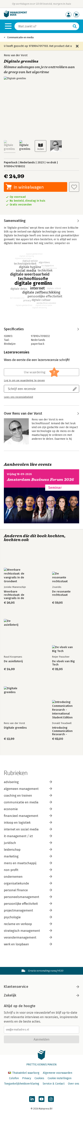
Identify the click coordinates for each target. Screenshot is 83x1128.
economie (11, 809)
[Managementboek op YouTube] (41, 1099)
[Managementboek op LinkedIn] (32, 1099)
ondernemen (13, 876)
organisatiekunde (16, 883)
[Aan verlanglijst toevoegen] (74, 187)
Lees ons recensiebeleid (18, 397)
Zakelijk (10, 995)
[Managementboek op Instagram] (51, 1099)
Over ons (73, 1083)
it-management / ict (18, 836)
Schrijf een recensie (22, 388)
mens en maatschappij (20, 863)
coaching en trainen (18, 795)
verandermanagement (20, 937)
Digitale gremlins (15, 727)
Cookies (39, 1078)
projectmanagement (18, 910)
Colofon (14, 1078)
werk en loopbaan (16, 944)
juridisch (10, 843)
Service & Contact (53, 1083)
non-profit (11, 870)
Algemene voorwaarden (57, 1073)
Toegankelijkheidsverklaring (21, 1083)
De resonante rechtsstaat (61, 593)
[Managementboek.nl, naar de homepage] (15, 16)
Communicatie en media (20, 37)
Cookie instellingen (59, 1078)
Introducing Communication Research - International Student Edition (62, 731)
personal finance (16, 890)
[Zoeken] (75, 26)
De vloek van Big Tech (63, 663)
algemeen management (21, 789)
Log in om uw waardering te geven (24, 380)
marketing (11, 856)
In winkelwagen (29, 187)
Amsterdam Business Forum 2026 (40, 479)
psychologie (12, 917)
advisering (11, 782)
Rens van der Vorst (15, 55)
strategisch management (22, 931)
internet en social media (21, 829)
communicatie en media (21, 802)
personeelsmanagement (21, 897)
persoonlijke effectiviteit (21, 904)
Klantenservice (16, 987)
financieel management (21, 816)
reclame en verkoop (18, 924)
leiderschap (12, 849)
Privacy (26, 1078)
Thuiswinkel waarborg (25, 1073)
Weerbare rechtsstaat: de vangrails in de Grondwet (14, 595)
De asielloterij (13, 661)
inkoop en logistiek (17, 822)
